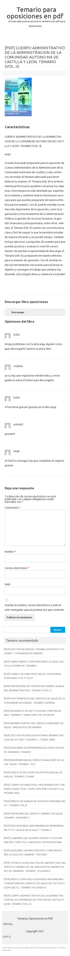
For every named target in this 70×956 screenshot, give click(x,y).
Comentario (13, 507)
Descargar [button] (17, 312)
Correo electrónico (17, 568)
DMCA (7, 936)
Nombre (10, 551)
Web (7, 584)
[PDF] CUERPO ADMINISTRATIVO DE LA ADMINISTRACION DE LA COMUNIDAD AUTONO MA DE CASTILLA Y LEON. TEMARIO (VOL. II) (34, 899)
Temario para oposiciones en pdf (35, 13)
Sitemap (8, 923)
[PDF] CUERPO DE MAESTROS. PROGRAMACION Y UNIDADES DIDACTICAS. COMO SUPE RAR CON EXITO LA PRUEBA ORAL (34, 788)
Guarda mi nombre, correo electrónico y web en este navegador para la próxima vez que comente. (34, 607)
